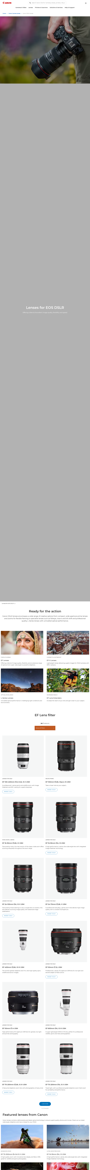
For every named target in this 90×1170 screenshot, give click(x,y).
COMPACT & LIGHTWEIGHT (54, 657)
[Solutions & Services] (63, 7)
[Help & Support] (75, 7)
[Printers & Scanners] (48, 7)
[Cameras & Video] (27, 7)
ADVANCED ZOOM (6, 1151)
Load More (45, 1103)
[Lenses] (33, 7)
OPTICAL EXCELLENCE (7, 695)
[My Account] (85, 3)
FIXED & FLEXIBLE (6, 657)
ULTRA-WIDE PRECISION (53, 1151)
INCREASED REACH (52, 695)
